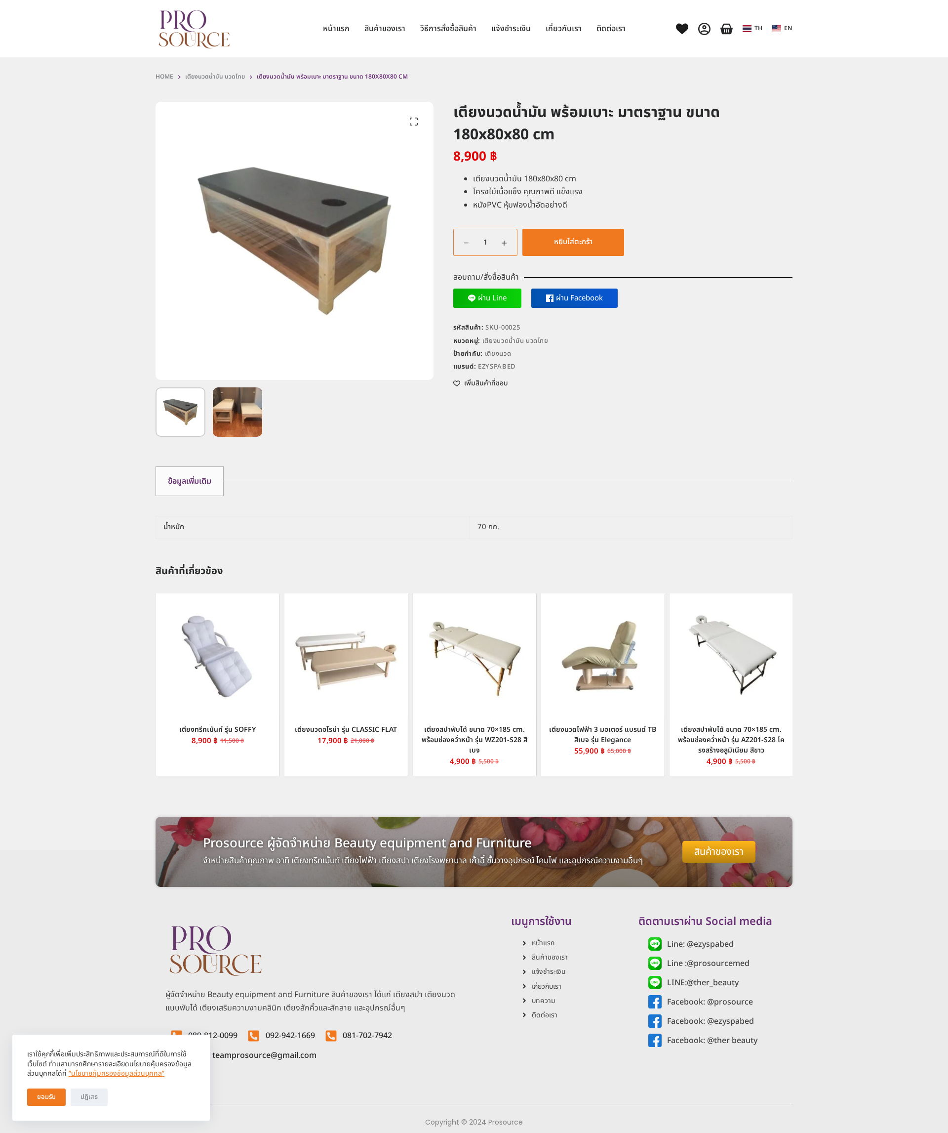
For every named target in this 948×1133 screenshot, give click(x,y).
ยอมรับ (46, 1097)
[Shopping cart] (726, 29)
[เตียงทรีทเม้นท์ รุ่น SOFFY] (217, 655)
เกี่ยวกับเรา (564, 29)
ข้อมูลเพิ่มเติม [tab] (189, 481)
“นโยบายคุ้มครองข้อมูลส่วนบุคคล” (116, 1073)
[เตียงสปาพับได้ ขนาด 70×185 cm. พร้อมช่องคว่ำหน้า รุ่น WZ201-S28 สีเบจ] (474, 655)
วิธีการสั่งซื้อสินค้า (448, 29)
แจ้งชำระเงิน (511, 29)
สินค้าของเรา (384, 29)
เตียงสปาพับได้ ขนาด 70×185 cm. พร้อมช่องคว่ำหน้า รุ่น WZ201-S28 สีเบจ (474, 739)
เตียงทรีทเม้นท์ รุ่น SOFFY (217, 729)
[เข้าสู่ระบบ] (704, 29)
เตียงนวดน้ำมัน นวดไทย (515, 341)
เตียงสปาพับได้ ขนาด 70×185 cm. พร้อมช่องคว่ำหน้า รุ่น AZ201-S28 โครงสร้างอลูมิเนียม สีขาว (730, 739)
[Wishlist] (682, 29)
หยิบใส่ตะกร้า (573, 242)
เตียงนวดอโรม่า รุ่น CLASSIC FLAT (346, 729)
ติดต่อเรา (611, 29)
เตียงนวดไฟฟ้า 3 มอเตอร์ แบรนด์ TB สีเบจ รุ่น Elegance (602, 734)
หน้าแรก (336, 29)
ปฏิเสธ (89, 1097)
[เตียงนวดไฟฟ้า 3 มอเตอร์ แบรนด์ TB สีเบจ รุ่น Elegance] (602, 655)
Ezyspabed (497, 367)
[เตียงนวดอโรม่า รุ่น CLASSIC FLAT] (345, 655)
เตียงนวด (498, 354)
